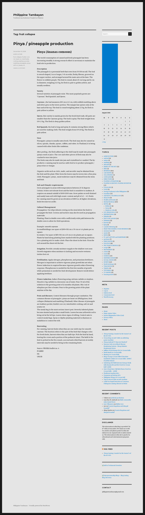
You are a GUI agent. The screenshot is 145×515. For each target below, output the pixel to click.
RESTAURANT (108, 249)
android (106, 158)
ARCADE (106, 164)
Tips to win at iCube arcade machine (115, 379)
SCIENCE (106, 256)
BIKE (105, 169)
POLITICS (107, 243)
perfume (106, 239)
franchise (107, 193)
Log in (106, 291)
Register (106, 289)
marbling (16, 63)
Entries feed (108, 293)
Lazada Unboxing (109, 227)
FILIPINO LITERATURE (111, 181)
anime (106, 160)
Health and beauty (110, 200)
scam (105, 254)
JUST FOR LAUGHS (110, 218)
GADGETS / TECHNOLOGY (112, 196)
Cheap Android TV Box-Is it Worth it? (115, 342)
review (106, 252)
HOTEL (106, 204)
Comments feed (109, 295)
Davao (107, 208)
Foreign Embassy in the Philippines (115, 191)
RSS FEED (108, 449)
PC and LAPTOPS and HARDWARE (115, 237)
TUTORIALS (108, 270)
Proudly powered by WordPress (39, 506)
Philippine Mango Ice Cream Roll (114, 377)
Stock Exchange (109, 264)
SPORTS (106, 262)
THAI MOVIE (108, 266)
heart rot (18, 59)
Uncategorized (108, 274)
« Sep (104, 142)
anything (107, 162)
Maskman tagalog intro (111, 373)
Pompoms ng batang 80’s (112, 375)
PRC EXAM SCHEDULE (111, 245)
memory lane (108, 231)
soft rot (15, 65)
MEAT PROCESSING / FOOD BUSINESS (116, 229)
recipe (106, 247)
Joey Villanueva (109, 404)
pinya (28, 63)
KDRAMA (107, 220)
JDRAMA (106, 216)
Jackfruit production (117, 398)
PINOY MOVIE (108, 241)
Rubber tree (119, 404)
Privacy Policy (108, 317)
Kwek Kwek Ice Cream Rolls (113, 352)
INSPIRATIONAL (109, 214)
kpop (105, 225)
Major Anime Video (110, 313)
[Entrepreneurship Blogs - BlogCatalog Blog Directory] (117, 476)
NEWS (106, 235)
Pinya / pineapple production (43, 43)
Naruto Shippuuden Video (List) (114, 315)
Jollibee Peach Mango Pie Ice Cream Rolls (117, 350)
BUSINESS (107, 171)
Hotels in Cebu (110, 210)
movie (106, 233)
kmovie (106, 223)
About (105, 311)
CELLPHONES (108, 175)
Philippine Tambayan (28, 15)
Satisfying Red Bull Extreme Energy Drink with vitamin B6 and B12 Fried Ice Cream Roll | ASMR (117, 365)
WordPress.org (108, 297)
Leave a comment (19, 68)
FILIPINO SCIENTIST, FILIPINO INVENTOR (117, 183)
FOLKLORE (107, 187)
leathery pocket (24, 61)
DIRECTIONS (108, 179)
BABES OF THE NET (110, 166)
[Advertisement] (110, 73)
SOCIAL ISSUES (109, 260)
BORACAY (108, 206)
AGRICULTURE (17, 54)
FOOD (106, 189)
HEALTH (106, 198)
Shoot (105, 319)
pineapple (23, 63)
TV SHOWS (107, 272)
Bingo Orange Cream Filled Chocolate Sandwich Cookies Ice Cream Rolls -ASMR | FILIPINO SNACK (117, 359)
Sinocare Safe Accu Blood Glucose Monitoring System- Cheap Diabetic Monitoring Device (115, 346)
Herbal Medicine (109, 202)
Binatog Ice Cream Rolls (111, 354)
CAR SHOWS (108, 173)
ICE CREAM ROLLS (110, 212)
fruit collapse (17, 57)
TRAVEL (106, 268)
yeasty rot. (21, 65)
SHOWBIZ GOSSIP (109, 258)
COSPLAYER (107, 177)
